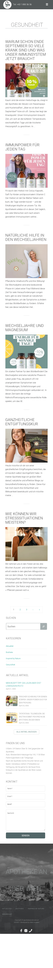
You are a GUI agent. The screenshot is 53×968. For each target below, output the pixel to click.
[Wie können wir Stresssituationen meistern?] (26, 544)
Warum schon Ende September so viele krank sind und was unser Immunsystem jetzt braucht (25, 50)
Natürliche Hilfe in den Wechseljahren (25, 237)
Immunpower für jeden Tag (22, 147)
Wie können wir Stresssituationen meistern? (24, 518)
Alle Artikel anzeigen (26, 732)
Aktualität (9, 646)
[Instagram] (26, 930)
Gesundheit (10, 665)
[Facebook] (21, 930)
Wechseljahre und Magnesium (24, 327)
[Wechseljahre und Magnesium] (26, 352)
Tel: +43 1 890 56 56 (22, 4)
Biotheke (9, 652)
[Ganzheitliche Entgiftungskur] (26, 446)
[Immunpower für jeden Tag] (26, 171)
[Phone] (30, 930)
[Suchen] (43, 626)
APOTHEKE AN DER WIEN (26, 880)
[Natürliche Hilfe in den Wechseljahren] (26, 261)
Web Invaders (34, 922)
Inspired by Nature (13, 658)
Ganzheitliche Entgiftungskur (21, 421)
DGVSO (16, 922)
